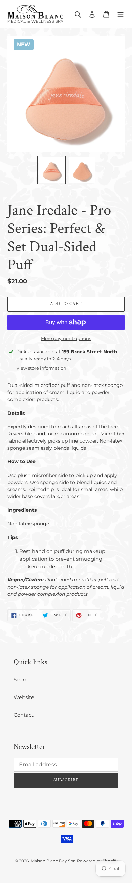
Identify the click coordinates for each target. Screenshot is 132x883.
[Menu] (120, 14)
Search (22, 679)
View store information (41, 368)
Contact (24, 715)
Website (24, 697)
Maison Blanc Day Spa (53, 860)
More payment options (66, 338)
